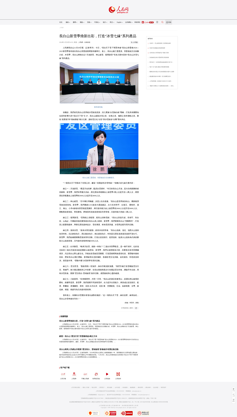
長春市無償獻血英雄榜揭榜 (157, 48)
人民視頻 (107, 378)
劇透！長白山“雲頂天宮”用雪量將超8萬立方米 (78, 336)
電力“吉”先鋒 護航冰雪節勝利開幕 (159, 67)
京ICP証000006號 (145, 402)
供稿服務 (125, 387)
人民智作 (118, 378)
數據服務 (132, 387)
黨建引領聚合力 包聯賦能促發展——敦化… (162, 86)
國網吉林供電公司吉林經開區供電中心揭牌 (162, 71)
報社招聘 (94, 387)
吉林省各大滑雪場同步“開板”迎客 (159, 52)
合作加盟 (117, 387)
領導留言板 (96, 378)
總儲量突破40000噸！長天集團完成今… (161, 76)
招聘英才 (102, 387)
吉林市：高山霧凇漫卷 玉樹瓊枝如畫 (160, 43)
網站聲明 (140, 387)
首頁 (60, 22)
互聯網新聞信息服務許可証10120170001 (92, 398)
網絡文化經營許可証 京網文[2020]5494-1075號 (105, 402)
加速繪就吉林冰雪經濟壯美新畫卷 (159, 57)
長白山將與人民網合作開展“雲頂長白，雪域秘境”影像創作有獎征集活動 (88, 349)
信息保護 (155, 387)
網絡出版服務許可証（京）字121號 (129, 402)
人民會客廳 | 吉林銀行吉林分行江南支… (161, 81)
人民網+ (74, 378)
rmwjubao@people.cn (143, 394)
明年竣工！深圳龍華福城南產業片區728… (161, 62)
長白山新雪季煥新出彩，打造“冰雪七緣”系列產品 (79, 321)
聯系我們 (163, 387)
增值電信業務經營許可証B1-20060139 (116, 398)
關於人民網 (86, 387)
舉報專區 (137, 22)
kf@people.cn (101, 394)
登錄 (169, 22)
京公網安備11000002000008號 (159, 402)
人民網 (61, 27)
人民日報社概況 (75, 387)
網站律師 (148, 387)
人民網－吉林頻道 (84, 42)
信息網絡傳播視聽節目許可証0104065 (80, 402)
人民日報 (63, 378)
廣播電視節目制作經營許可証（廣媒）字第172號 (142, 398)
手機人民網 (85, 378)
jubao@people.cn (136, 391)
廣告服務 (109, 387)
